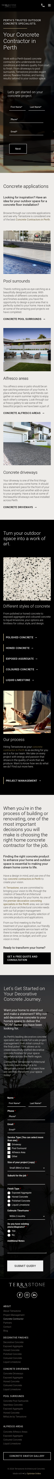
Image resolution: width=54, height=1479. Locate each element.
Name (11, 1097)
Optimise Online (34, 1473)
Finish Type (14, 1188)
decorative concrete (23, 1017)
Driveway (16, 1144)
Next (18, 148)
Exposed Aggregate (21, 1192)
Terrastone (12, 887)
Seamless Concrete (13, 1405)
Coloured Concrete (12, 1358)
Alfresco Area (18, 1152)
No (13, 1235)
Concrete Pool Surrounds (15, 1401)
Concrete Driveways (13, 1373)
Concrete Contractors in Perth (33, 219)
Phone (11, 1111)
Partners (7, 1323)
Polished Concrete (21, 1200)
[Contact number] (43, 5)
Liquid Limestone (20, 1204)
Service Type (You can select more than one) (25, 1139)
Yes (13, 1231)
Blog (5, 1330)
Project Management (13, 1315)
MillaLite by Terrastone (14, 1416)
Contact (7, 1327)
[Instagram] (27, 1295)
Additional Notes (15, 1241)
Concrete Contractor (13, 1319)
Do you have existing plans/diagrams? (18, 1225)
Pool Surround (19, 1148)
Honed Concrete (20, 1196)
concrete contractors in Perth (24, 878)
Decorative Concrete (13, 1342)
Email (11, 1124)
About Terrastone (12, 1311)
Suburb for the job (17, 1175)
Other (14, 1156)
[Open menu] (49, 5)
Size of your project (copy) (21, 1162)
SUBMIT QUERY (25, 1266)
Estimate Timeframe (18, 1210)
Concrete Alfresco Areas (15, 1432)
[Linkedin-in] (34, 1295)
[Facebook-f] (20, 1295)
